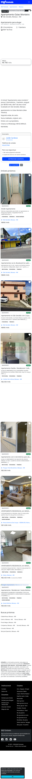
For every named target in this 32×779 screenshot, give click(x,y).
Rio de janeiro (21, 741)
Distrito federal (25, 722)
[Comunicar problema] (21, 193)
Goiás (27, 724)
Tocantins (26, 753)
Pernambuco (20, 739)
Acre (18, 717)
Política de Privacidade (6, 770)
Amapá (27, 717)
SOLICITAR (6, 174)
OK (12, 776)
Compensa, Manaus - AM (8, 654)
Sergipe (28, 750)
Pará (26, 734)
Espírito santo (21, 724)
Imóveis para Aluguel (7, 728)
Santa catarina (21, 750)
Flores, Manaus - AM (20, 648)
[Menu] (29, 2)
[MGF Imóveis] (7, 2)
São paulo (19, 753)
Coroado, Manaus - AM (7, 657)
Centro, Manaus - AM (7, 648)
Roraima (25, 748)
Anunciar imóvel (6, 735)
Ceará (18, 722)
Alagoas (22, 717)
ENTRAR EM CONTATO (16, 187)
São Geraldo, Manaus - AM (12, 45)
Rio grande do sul (22, 746)
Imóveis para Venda (7, 726)
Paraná (24, 736)
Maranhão (20, 727)
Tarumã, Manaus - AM (23, 654)
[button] (3, 26)
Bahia (24, 719)
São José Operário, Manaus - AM (10, 660)
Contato (3, 717)
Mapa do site (5, 737)
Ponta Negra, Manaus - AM (8, 651)
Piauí (26, 739)
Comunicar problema (21, 705)
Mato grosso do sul (22, 731)
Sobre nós (4, 719)
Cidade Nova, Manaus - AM (8, 645)
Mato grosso (20, 729)
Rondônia (19, 748)
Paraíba (19, 736)
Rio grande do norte (22, 743)
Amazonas (20, 719)
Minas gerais (20, 734)
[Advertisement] (16, 73)
